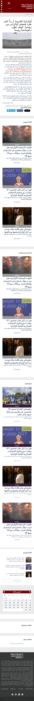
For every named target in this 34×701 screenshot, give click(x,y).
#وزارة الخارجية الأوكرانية (25, 53)
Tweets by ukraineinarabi (17, 643)
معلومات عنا (20, 688)
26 (18, 607)
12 (18, 602)
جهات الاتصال (13, 688)
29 (6, 607)
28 (10, 607)
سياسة (27, 14)
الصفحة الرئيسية (4, 688)
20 (14, 605)
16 (30, 605)
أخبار (31, 14)
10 (26, 602)
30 (30, 609)
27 (14, 607)
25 (22, 607)
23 (30, 607)
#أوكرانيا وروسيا (15, 52)
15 (6, 602)
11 (22, 602)
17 (26, 605)
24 (26, 607)
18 (22, 605)
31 (26, 609)
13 (14, 602)
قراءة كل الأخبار (17, 580)
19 (18, 605)
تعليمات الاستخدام (29, 688)
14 (10, 602)
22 (6, 605)
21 (10, 605)
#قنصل (8, 52)
